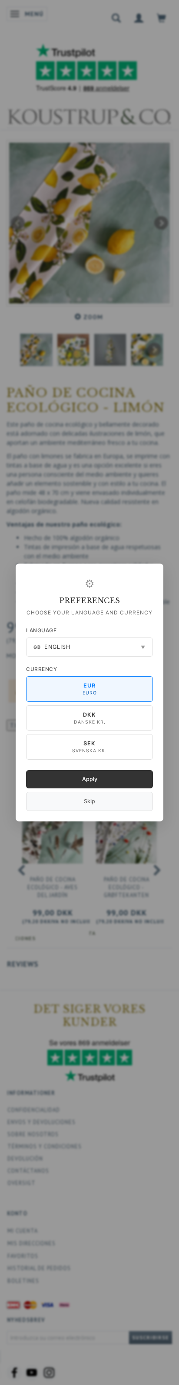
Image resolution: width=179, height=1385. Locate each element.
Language (41, 630)
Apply (89, 779)
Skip (89, 801)
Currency (41, 669)
